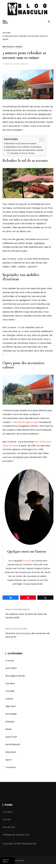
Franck (26, 560)
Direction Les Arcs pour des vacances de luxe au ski (27, 635)
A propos (8, 811)
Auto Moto (11, 668)
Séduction (10, 752)
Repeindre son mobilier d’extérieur (23, 147)
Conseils (9, 691)
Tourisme (10, 767)
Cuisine (9, 698)
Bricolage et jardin (12, 47)
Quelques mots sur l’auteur (22, 153)
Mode (8, 729)
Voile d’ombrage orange (25, 422)
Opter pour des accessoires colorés (24, 150)
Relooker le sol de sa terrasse (21, 143)
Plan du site (9, 827)
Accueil (6, 819)
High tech (10, 706)
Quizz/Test (11, 736)
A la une (9, 660)
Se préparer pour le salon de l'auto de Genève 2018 (25, 616)
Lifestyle (9, 721)
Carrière (10, 683)
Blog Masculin (29, 843)
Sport (8, 759)
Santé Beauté (12, 744)
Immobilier (11, 713)
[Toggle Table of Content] (40, 139)
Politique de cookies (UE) (16, 834)
